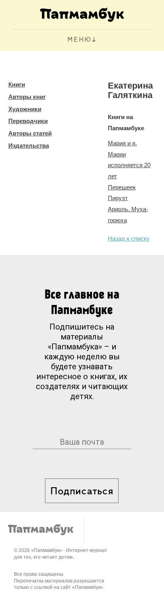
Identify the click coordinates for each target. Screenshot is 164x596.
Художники (24, 109)
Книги (16, 84)
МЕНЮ (79, 40)
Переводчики (28, 121)
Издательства (28, 145)
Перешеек (122, 187)
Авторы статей (30, 133)
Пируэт (118, 198)
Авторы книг (27, 96)
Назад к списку (129, 238)
